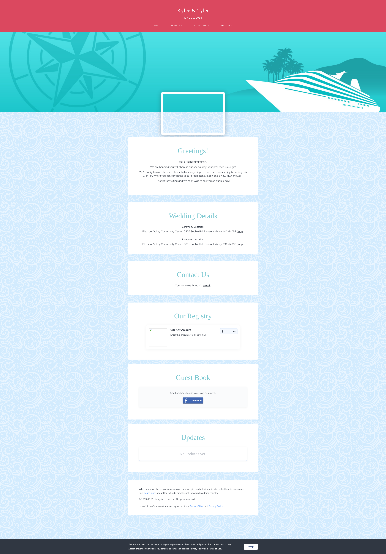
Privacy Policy (216, 506)
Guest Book (201, 25)
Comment (196, 400)
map (240, 231)
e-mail (206, 285)
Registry (176, 25)
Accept (251, 547)
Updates (226, 25)
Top (156, 25)
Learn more (150, 493)
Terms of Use (196, 506)
